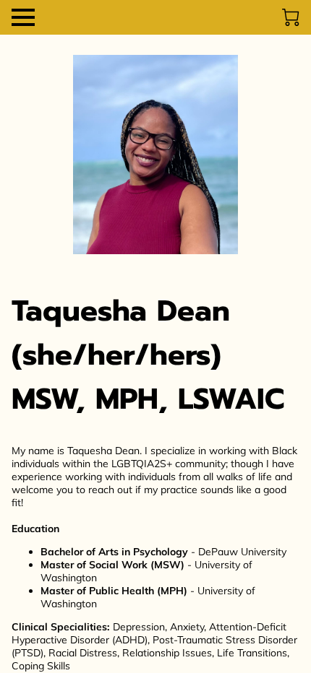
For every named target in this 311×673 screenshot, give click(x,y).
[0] (290, 17)
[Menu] (23, 17)
